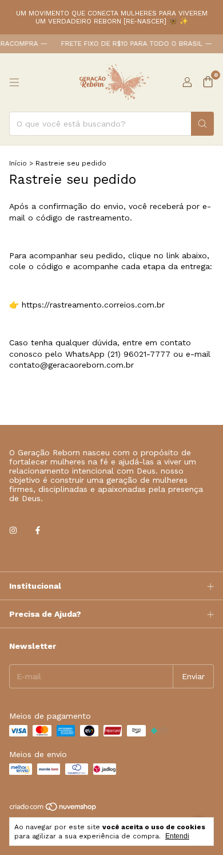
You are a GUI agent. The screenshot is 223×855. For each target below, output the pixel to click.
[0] (208, 82)
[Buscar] (202, 124)
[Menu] (14, 82)
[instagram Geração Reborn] (13, 530)
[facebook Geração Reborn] (38, 530)
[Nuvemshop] (53, 810)
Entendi (177, 836)
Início (18, 163)
